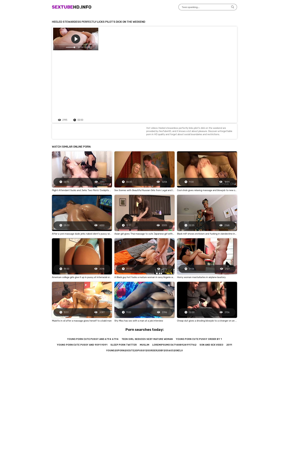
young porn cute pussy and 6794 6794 (93, 339)
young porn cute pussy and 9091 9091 (82, 344)
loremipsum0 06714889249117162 (174, 344)
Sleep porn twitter (123, 344)
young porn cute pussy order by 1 (199, 339)
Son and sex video (211, 344)
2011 (229, 344)
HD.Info (72, 7)
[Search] (232, 7)
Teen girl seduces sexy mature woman (147, 339)
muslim (144, 344)
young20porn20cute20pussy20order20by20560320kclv (144, 350)
